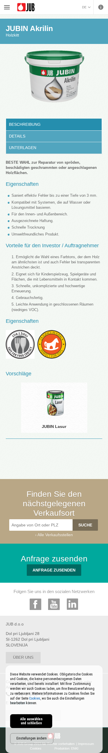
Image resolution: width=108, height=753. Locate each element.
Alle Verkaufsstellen (55, 534)
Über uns (23, 657)
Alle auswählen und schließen (31, 721)
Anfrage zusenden (54, 570)
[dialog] (54, 709)
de (84, 7)
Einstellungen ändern (31, 738)
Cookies (34, 698)
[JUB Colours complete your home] (25, 7)
